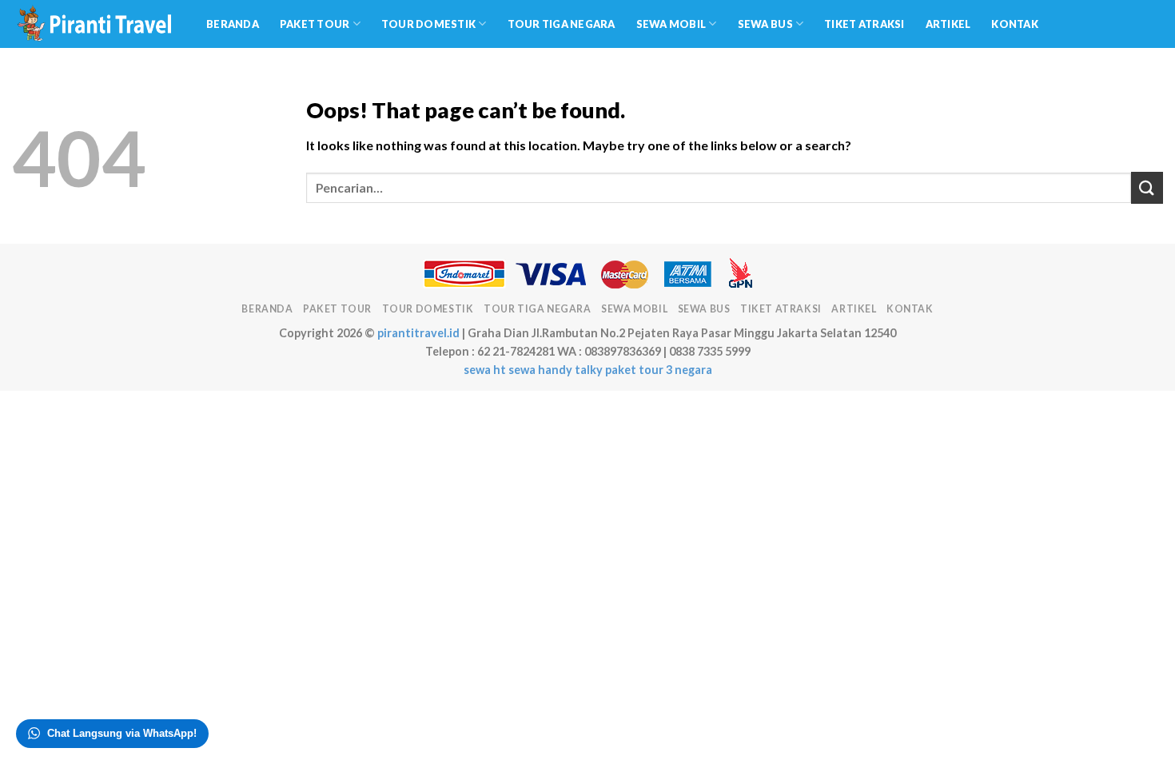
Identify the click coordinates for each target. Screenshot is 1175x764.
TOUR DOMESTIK (428, 24)
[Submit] (1147, 187)
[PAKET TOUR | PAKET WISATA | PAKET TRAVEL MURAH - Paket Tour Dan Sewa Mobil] (97, 24)
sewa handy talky (555, 369)
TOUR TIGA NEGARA (561, 24)
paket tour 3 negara (658, 369)
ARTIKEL (948, 24)
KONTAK (1014, 24)
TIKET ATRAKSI (864, 24)
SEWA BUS (765, 24)
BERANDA (232, 24)
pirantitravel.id (418, 333)
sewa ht (485, 369)
